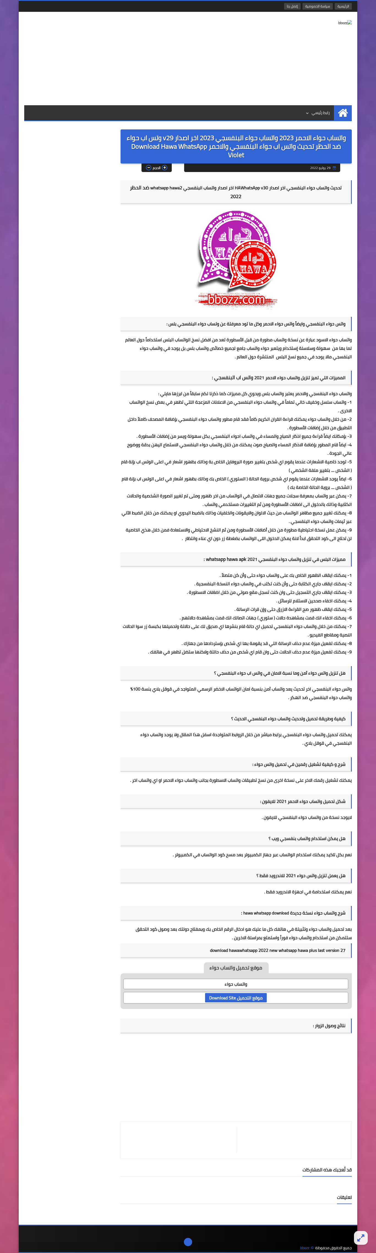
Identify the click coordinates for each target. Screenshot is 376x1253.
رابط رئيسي (321, 112)
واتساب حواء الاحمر (180, 780)
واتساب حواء (268, 575)
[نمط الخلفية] (361, 1238)
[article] (181, 1140)
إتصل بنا (292, 6)
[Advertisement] (124, 58)
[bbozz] (312, 23)
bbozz (304, 1248)
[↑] (188, 1242)
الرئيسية (343, 6)
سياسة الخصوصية (317, 6)
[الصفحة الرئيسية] (343, 112)
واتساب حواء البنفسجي (312, 521)
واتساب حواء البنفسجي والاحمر (323, 393)
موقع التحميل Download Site (236, 998)
